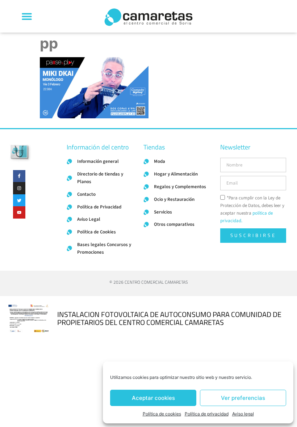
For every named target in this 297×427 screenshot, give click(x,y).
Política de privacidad (207, 414)
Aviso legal (243, 414)
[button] (26, 16)
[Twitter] (19, 200)
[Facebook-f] (19, 176)
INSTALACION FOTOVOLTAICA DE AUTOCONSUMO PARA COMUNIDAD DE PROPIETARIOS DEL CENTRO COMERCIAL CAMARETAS (169, 318)
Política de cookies (162, 414)
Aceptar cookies (153, 397)
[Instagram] (19, 188)
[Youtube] (19, 212)
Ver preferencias (243, 397)
